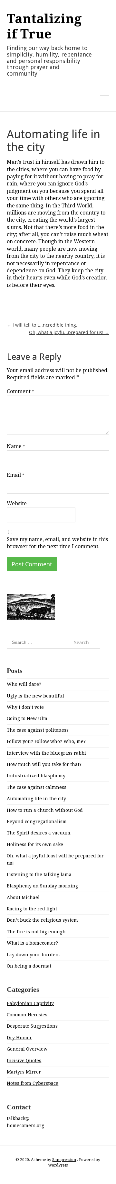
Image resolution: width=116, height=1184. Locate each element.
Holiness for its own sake (35, 844)
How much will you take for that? (44, 764)
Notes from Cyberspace (32, 1083)
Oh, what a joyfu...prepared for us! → (69, 332)
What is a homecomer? (32, 943)
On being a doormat (29, 966)
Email (15, 475)
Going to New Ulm (27, 718)
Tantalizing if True (44, 26)
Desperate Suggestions (32, 1026)
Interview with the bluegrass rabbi (46, 753)
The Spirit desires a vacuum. (39, 832)
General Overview (27, 1049)
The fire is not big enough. (37, 931)
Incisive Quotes (24, 1060)
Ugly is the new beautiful (35, 695)
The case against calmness (36, 787)
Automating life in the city (36, 798)
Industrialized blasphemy (36, 775)
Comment (20, 391)
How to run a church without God (45, 810)
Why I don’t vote (25, 707)
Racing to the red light (32, 908)
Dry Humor (19, 1037)
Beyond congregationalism (37, 821)
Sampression (64, 1160)
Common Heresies (27, 1014)
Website (17, 503)
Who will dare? (24, 684)
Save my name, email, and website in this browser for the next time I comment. (57, 543)
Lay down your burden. (33, 954)
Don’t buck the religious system (42, 920)
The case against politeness (38, 730)
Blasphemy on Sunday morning (42, 885)
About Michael (23, 897)
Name (16, 446)
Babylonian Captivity (30, 1003)
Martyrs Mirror (24, 1071)
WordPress (58, 1165)
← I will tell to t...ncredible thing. (42, 325)
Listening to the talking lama (39, 874)
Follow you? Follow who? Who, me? (46, 741)
